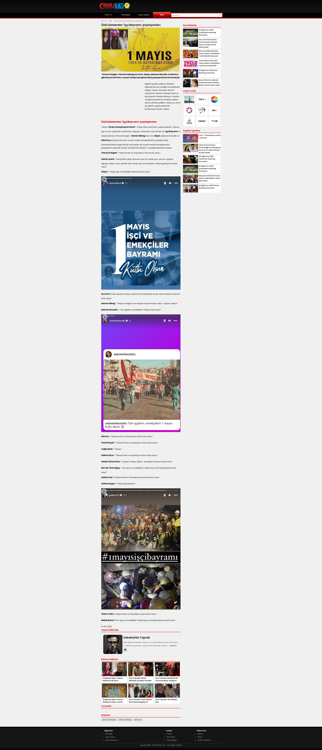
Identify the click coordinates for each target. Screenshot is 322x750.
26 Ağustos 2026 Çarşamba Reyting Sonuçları (207, 32)
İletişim (200, 734)
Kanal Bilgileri (172, 740)
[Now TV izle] (202, 124)
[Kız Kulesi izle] (189, 102)
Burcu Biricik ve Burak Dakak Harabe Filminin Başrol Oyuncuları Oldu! (209, 82)
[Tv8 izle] (214, 124)
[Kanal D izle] (189, 124)
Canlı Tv (108, 15)
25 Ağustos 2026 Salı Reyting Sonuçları (208, 71)
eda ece (137, 719)
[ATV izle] (214, 113)
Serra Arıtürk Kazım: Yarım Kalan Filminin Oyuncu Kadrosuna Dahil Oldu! (208, 43)
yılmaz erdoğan (109, 719)
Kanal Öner (171, 737)
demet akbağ (125, 719)
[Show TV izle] (214, 102)
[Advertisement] (177, 6)
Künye (200, 737)
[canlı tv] (114, 10)
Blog (162, 15)
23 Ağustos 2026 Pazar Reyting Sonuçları (209, 186)
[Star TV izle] (189, 113)
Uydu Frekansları (111, 740)
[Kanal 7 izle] (202, 113)
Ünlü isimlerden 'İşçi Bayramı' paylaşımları (129, 21)
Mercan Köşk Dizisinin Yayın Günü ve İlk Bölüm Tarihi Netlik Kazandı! (209, 53)
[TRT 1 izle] (202, 102)
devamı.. (173, 645)
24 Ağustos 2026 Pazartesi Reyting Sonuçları (207, 159)
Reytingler (126, 15)
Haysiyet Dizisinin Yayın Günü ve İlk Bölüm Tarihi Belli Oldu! (209, 178)
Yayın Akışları (144, 15)
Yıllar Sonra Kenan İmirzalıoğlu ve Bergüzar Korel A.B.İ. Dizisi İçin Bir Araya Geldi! (210, 149)
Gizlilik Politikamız (204, 740)
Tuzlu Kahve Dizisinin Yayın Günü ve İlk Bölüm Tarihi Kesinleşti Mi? (209, 63)
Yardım (169, 734)
